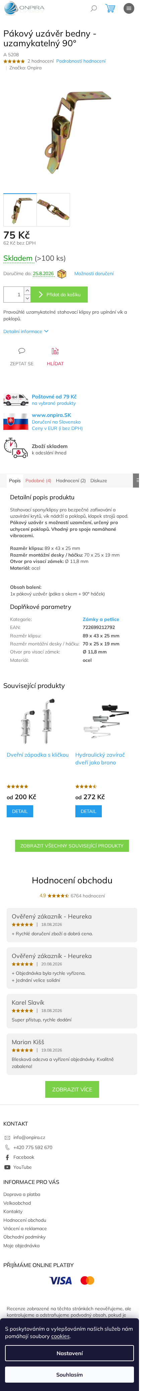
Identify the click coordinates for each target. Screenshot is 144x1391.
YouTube (22, 1167)
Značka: (25, 68)
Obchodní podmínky (24, 1237)
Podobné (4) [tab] (38, 481)
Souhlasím (69, 1374)
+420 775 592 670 (32, 1147)
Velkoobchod (17, 1203)
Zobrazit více (72, 1089)
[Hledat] (93, 8)
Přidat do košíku (64, 295)
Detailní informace (22, 331)
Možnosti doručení (94, 273)
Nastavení (70, 1353)
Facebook (23, 1157)
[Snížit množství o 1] (27, 298)
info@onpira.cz (29, 1137)
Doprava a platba (21, 1194)
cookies (60, 1336)
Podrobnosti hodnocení (80, 61)
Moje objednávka (21, 1246)
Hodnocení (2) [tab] (71, 481)
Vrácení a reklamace (25, 1228)
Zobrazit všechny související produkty (72, 846)
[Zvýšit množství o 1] (27, 291)
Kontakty (12, 1211)
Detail (20, 811)
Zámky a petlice (101, 619)
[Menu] (129, 8)
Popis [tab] (15, 481)
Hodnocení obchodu (72, 880)
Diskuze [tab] (98, 481)
